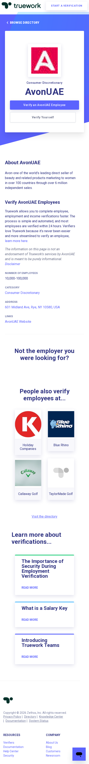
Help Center (11, 751)
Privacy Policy (12, 716)
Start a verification (66, 5)
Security (8, 755)
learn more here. (16, 241)
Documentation (16, 720)
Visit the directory (44, 516)
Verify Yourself (43, 117)
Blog (49, 747)
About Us (52, 742)
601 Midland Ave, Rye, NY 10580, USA (32, 307)
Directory (30, 716)
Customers (53, 751)
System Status (38, 720)
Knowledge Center (51, 716)
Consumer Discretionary (22, 293)
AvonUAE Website (18, 322)
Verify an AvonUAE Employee (44, 105)
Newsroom (53, 755)
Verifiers (8, 742)
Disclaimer (12, 264)
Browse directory (24, 22)
